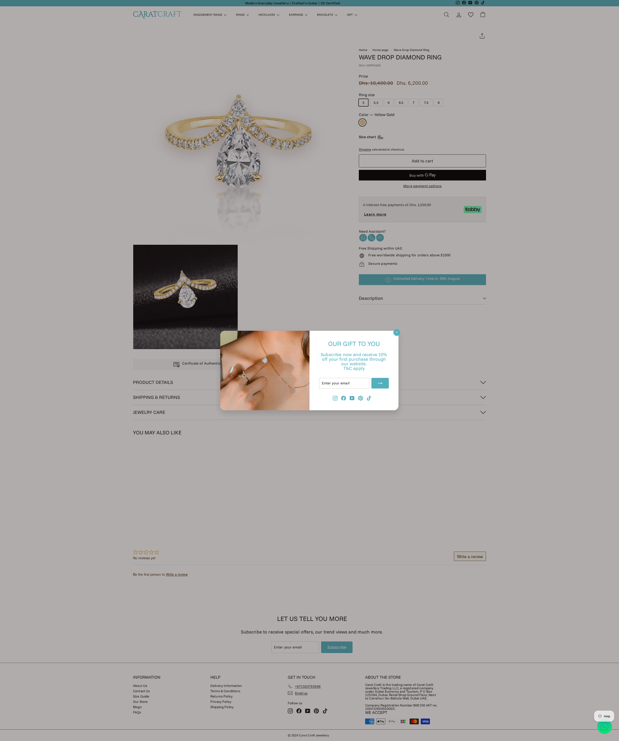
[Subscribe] (380, 383)
